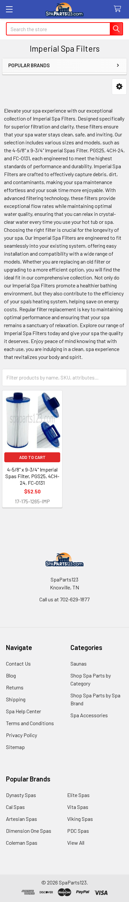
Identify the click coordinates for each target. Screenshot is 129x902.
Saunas (78, 663)
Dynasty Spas (21, 795)
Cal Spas (15, 807)
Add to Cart (32, 457)
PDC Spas (78, 830)
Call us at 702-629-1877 (64, 599)
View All (75, 842)
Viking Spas (80, 819)
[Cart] (119, 9)
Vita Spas (77, 807)
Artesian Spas (21, 819)
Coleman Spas (21, 842)
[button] (119, 86)
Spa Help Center (23, 711)
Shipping (15, 699)
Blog (11, 675)
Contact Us (18, 663)
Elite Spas (78, 795)
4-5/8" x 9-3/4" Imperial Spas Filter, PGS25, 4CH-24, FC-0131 (32, 476)
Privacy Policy (21, 735)
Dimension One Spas (28, 830)
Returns (14, 687)
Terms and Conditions (30, 723)
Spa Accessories (89, 715)
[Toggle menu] (9, 9)
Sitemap (15, 747)
